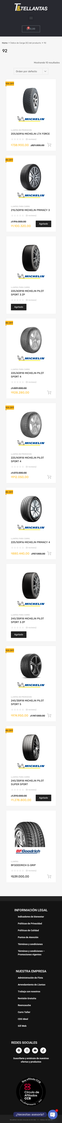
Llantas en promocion (21, 130)
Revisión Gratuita (27, 998)
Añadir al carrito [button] (49, 145)
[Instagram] (27, 1050)
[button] (31, 18)
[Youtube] (35, 1050)
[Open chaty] (52, 1114)
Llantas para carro (20, 206)
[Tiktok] (43, 1050)
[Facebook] (19, 1050)
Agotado (43, 223)
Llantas (14, 861)
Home (5, 43)
